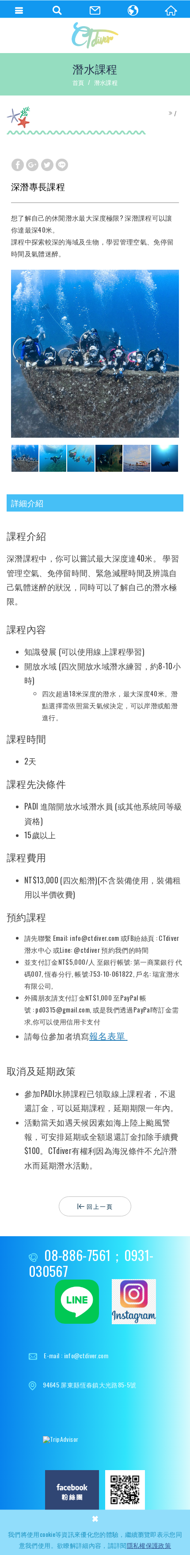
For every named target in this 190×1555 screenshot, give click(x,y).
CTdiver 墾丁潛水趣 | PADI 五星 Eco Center (95, 35)
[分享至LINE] (61, 164)
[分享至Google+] (32, 164)
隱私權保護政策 (149, 1545)
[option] (95, 354)
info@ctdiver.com (86, 1355)
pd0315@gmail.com (62, 1009)
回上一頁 (100, 1206)
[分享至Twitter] (47, 164)
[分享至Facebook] (17, 164)
